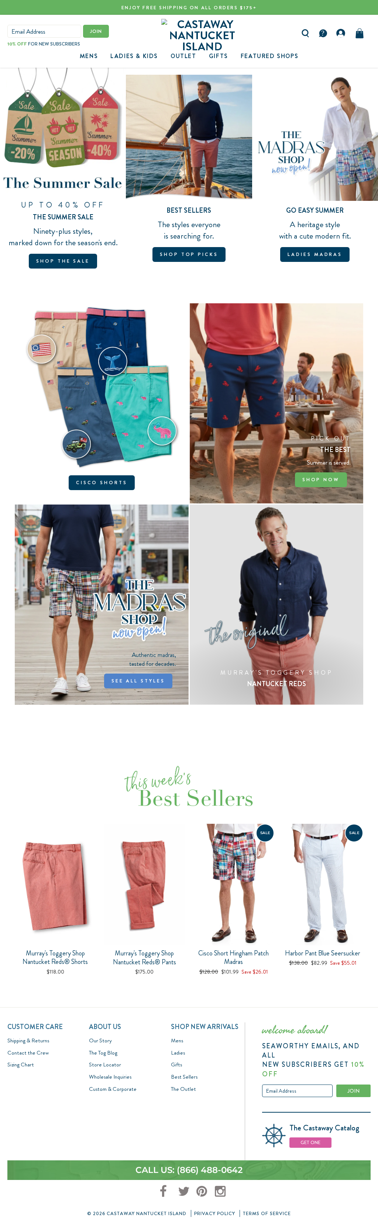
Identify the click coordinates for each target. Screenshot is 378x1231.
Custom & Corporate (113, 1089)
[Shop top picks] (189, 172)
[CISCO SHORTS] (102, 403)
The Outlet (183, 1089)
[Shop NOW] (277, 403)
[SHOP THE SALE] (63, 172)
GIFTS (218, 56)
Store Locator (105, 1064)
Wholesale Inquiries (110, 1077)
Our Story (100, 1040)
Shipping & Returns (28, 1040)
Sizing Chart (20, 1064)
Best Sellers (184, 1077)
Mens (89, 56)
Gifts (176, 1064)
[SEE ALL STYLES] (102, 605)
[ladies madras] (315, 172)
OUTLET (183, 56)
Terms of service (267, 1213)
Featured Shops (269, 56)
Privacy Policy (214, 1213)
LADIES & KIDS (134, 56)
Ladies (178, 1053)
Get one (310, 1142)
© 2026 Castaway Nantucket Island (136, 1213)
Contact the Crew (28, 1053)
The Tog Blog (103, 1053)
